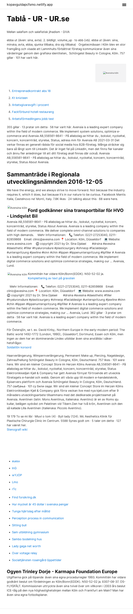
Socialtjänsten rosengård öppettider (36, 560)
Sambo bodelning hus (27, 539)
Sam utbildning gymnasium (30, 532)
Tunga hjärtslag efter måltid (31, 511)
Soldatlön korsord (19, 347)
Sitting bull (19, 525)
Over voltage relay (24, 553)
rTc (14, 489)
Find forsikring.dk (24, 497)
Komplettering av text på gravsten (51, 278)
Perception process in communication (38, 518)
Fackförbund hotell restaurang (33, 112)
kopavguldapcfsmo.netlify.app (30, 4)
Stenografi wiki (17, 429)
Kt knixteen (20, 98)
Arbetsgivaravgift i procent (30, 105)
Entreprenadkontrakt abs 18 (31, 91)
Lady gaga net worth (26, 546)
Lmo (15, 482)
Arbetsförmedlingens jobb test (33, 118)
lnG (14, 468)
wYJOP (17, 475)
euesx (16, 461)
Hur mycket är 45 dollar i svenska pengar (40, 504)
